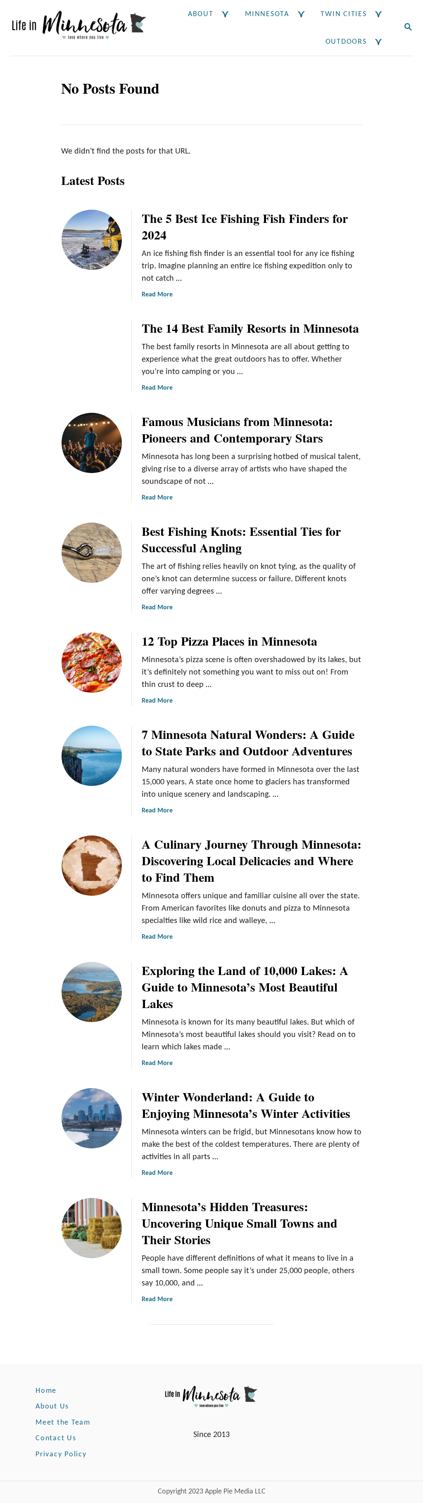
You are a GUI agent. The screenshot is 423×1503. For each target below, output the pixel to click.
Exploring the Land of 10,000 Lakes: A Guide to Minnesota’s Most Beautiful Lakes (245, 986)
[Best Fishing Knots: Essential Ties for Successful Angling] (92, 553)
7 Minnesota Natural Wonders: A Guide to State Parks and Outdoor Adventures (248, 742)
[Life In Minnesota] (78, 28)
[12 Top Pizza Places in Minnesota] (92, 662)
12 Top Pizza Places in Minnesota (229, 641)
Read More (157, 294)
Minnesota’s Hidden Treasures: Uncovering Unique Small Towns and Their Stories (239, 1222)
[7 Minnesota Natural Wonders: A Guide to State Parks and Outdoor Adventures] (92, 756)
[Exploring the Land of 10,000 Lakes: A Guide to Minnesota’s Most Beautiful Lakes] (92, 992)
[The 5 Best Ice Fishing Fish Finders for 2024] (92, 240)
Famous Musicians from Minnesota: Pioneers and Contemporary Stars (237, 429)
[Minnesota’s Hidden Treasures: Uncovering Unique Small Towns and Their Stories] (92, 1228)
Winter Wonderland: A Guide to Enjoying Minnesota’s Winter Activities (246, 1104)
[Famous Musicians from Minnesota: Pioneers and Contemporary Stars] (92, 443)
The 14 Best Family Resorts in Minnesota (250, 328)
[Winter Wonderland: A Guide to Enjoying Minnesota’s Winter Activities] (92, 1118)
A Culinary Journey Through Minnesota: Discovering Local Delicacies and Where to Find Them (251, 860)
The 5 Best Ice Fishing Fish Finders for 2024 (245, 226)
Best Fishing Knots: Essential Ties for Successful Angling (241, 539)
